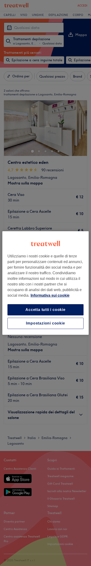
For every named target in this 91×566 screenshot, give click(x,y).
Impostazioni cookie (45, 323)
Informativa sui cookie (50, 295)
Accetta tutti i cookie (45, 310)
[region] (45, 283)
